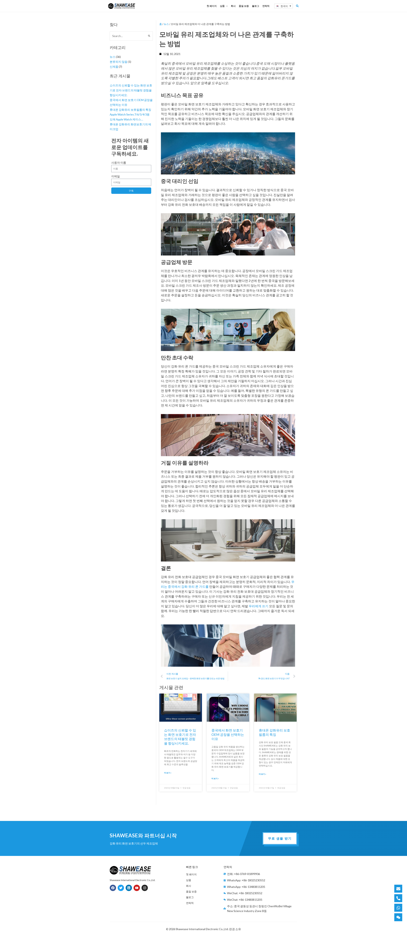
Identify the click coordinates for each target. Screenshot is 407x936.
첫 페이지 (191, 874)
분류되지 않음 (118, 61)
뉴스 (112, 56)
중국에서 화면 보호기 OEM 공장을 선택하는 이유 (227, 734)
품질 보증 (191, 891)
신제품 (114, 66)
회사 (188, 885)
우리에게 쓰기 (258, 606)
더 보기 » (167, 773)
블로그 (190, 897)
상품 (188, 880)
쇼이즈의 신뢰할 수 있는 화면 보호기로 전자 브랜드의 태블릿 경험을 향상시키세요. (131, 90)
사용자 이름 (118, 162)
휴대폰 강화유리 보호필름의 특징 (130, 109)
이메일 (115, 176)
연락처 (190, 902)
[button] (226, 5)
